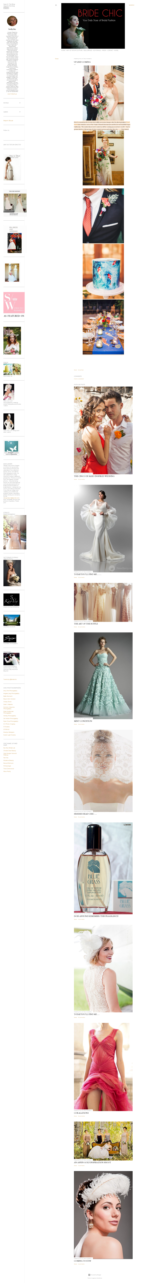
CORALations (81, 1113)
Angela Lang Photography (11, 693)
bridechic (12, 29)
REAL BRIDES (88, 50)
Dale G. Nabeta (8, 704)
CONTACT (110, 50)
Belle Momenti (7, 696)
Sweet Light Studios (9, 735)
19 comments (81, 817)
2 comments (81, 919)
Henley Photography (9, 716)
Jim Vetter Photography (10, 718)
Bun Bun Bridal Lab (9, 748)
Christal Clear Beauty (9, 750)
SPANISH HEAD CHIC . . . (85, 813)
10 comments (81, 1017)
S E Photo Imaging (9, 724)
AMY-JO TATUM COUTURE (74, 50)
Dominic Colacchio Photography (9, 708)
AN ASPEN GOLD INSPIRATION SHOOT (92, 1162)
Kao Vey (5, 757)
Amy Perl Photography (10, 690)
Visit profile (12, 94)
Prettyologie (7, 766)
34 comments (81, 627)
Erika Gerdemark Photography (8, 712)
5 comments (81, 724)
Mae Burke (99, 1278)
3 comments (81, 577)
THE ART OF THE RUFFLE (86, 623)
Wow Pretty (7, 771)
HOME (63, 50)
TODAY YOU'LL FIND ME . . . (86, 1014)
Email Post (81, 370)
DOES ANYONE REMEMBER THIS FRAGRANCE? (96, 916)
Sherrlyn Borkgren (8, 732)
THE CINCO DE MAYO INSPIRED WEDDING (94, 476)
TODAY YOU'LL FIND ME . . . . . (87, 574)
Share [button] (57, 59)
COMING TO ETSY (82, 1261)
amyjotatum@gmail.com (11, 498)
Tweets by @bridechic (10, 679)
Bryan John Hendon (9, 699)
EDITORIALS (97, 50)
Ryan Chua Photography (10, 721)
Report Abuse (8, 120)
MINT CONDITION (83, 721)
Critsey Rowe (7, 701)
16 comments (81, 1116)
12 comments (81, 479)
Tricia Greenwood (8, 768)
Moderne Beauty (8, 760)
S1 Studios (6, 727)
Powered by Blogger (96, 1274)
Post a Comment (79, 379)
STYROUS (6, 729)
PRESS (104, 50)
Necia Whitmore (8, 763)
